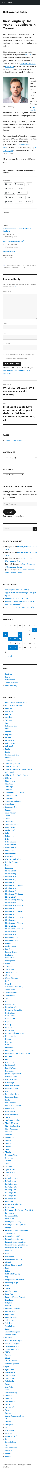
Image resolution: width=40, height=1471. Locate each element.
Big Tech (8, 735)
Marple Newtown (12, 1123)
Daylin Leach (10, 830)
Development (10, 853)
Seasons (8, 1338)
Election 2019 (10, 897)
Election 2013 (10, 874)
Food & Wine (10, 958)
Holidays (8, 1027)
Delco (7, 839)
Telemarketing (11, 1393)
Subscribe (9, 512)
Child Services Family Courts (16, 775)
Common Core (11, 795)
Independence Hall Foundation (17, 1053)
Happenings (10, 1004)
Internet (8, 1056)
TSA (6, 1419)
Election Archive (11, 937)
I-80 (7, 1045)
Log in (7, 677)
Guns (7, 998)
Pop (6, 1277)
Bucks (7, 752)
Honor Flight (10, 1030)
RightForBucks (11, 1317)
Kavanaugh (9, 1082)
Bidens (8, 732)
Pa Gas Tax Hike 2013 (13, 1204)
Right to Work (11, 1314)
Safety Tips (9, 1320)
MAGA (7, 1117)
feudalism (9, 955)
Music (7, 1149)
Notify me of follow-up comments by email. (20, 354)
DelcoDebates (10, 848)
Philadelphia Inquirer (13, 1259)
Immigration (10, 1051)
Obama (8, 1161)
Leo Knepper (10, 1103)
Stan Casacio (10, 1372)
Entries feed (10, 680)
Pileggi (8, 1262)
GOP (23, 267)
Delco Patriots (11, 845)
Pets (7, 1254)
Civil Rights (9, 787)
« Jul (10, 656)
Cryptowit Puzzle (12, 824)
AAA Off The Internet (13, 706)
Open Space (10, 1172)
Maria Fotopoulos (12, 1120)
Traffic (8, 1404)
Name (6, 323)
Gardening (9, 969)
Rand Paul (9, 1294)
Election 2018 (10, 891)
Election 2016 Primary (14, 885)
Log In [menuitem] (3, 2)
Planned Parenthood (13, 1265)
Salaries (8, 1323)
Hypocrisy (9, 1042)
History (8, 1024)
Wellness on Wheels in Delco (16, 598)
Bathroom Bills (11, 726)
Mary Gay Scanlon (12, 1126)
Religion (8, 1303)
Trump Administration (14, 1416)
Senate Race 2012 (12, 1349)
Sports (7, 1367)
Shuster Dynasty (12, 1364)
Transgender (10, 1407)
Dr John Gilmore (11, 862)
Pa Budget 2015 (11, 1193)
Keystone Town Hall (13, 1085)
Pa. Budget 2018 (11, 1216)
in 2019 (28, 55)
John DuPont (10, 1068)
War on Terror (11, 1448)
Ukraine (8, 1433)
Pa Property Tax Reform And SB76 (19, 1210)
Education (9, 868)
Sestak (8, 1355)
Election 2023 (10, 920)
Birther (8, 737)
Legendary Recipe (12, 1097)
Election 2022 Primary (14, 917)
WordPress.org (11, 686)
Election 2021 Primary (14, 911)
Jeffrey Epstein (11, 1062)
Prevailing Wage (11, 1283)
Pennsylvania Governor (14, 1239)
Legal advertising (12, 1094)
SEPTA (7, 1352)
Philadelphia (10, 1256)
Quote (7, 1288)
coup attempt (10, 813)
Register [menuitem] (9, 2)
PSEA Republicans (9, 251)
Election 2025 (10, 932)
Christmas (9, 784)
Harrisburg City (11, 1007)
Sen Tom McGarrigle (13, 1340)
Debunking (9, 836)
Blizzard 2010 (10, 740)
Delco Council (10, 842)
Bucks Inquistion (12, 755)
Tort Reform (10, 1401)
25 (10, 647)
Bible (7, 729)
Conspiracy (9, 804)
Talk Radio (9, 1381)
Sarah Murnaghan (12, 1332)
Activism (8, 717)
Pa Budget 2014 (11, 1190)
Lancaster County (12, 1088)
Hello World (10, 1019)
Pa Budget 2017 (11, 1198)
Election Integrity (12, 940)
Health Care (10, 1013)
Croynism (9, 822)
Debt (7, 833)
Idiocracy (9, 1048)
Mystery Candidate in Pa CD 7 (17, 590)
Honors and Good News (14, 1033)
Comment (7, 292)
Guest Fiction (10, 995)
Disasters (9, 856)
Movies (8, 1146)
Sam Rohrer (10, 1326)
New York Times (11, 1155)
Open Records (10, 1169)
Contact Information (13, 440)
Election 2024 (10, 926)
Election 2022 (10, 914)
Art (6, 723)
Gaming (8, 966)
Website (6, 343)
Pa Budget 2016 (11, 1196)
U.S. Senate (9, 1430)
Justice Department (13, 1074)
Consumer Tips (11, 807)
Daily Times (10, 827)
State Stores (10, 1378)
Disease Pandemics (13, 859)
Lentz (7, 1100)
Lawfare (8, 1091)
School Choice (11, 1335)
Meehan (8, 1132)
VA (6, 1445)
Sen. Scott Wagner (12, 1343)
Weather (8, 1451)
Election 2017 (10, 888)
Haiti (7, 1001)
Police (7, 1271)
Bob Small (9, 746)
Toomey (8, 1398)
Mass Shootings (11, 1129)
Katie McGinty (11, 1080)
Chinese (8, 778)
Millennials (9, 1138)
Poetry (7, 1268)
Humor (8, 1039)
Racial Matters (11, 1291)
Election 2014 (10, 877)
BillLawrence (10, 265)
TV (6, 1427)
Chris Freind (10, 781)
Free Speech (10, 961)
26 (15, 647)
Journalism (9, 1071)
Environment (10, 946)
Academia (9, 711)
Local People (10, 1111)
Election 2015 (10, 879)
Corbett (8, 810)
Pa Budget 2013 (11, 1187)
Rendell (8, 1306)
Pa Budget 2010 (11, 1178)
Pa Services (9, 1213)
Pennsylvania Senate (13, 1248)
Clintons (8, 790)
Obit (7, 1164)
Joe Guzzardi (10, 1065)
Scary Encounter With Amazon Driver (20, 607)
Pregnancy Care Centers (14, 1280)
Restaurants (10, 1312)
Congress (9, 798)
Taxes (7, 1384)
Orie (7, 1175)
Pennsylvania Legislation (15, 1242)
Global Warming (11, 978)
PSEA (7, 1285)
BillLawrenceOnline (15, 12)
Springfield (9, 1369)
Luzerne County (11, 1114)
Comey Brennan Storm (14, 793)
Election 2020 (10, 903)
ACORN (8, 714)
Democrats (9, 851)
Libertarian (9, 1109)
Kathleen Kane (11, 1077)
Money (8, 1140)
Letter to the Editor (13, 1106)
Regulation (9, 1300)
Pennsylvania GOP (12, 1236)
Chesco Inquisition (12, 764)
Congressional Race (13, 801)
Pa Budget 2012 (11, 1184)
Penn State (9, 1219)
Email (6, 333)
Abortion (8, 708)
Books (7, 749)
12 (15, 639)
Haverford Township (13, 1010)
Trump (8, 1413)
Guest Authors (11, 993)
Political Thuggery (12, 1274)
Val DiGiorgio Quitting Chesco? (13, 241)
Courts (7, 816)
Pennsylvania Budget (13, 1222)
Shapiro (8, 1358)
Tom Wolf (9, 1396)
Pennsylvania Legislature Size (17, 1245)
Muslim (8, 1152)
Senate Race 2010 (12, 1346)
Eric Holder (9, 949)
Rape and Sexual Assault (15, 1297)
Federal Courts (11, 952)
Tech (7, 1390)
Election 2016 (10, 882)
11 (10, 639)
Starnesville (10, 1375)
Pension (8, 1251)
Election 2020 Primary (14, 906)
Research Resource (12, 1309)
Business (8, 758)
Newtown (9, 1158)
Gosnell (8, 984)
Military (8, 1135)
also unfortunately (27, 63)
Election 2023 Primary (14, 923)
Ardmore (8, 720)
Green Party (10, 990)
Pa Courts (9, 1201)
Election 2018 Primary (14, 894)
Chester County (16, 267)
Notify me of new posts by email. (16, 359)
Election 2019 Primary (14, 900)
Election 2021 (10, 908)
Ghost (7, 975)
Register (8, 674)
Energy (8, 943)
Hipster (8, 1022)
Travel (7, 1410)
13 (20, 639)
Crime (7, 819)
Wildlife (8, 1456)
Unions (8, 1439)
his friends (9, 66)
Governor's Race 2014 (14, 987)
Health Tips (10, 1016)
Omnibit (8, 1167)
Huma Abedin (10, 1036)
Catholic (8, 761)
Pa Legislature (11, 1207)
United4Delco (10, 1442)
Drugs (7, 865)
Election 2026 (10, 935)
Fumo (7, 964)
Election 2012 (10, 871)
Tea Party (9, 1387)
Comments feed (11, 683)
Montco (8, 1143)
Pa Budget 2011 (11, 1181)
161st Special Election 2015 (16, 703)
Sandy (7, 1329)
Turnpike (9, 1425)
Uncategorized (11, 1436)
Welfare (8, 1454)
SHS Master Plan (12, 1361)
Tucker (8, 1422)
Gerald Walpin (11, 972)
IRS (6, 1059)
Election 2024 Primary (14, 929)
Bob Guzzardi (10, 743)
